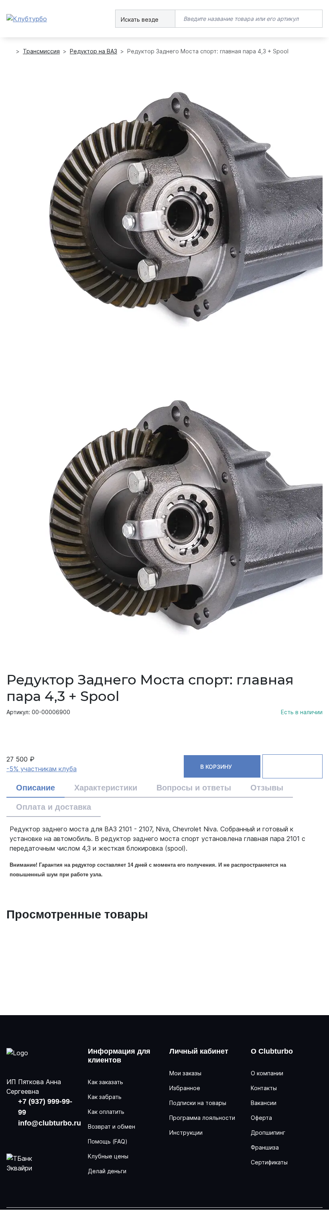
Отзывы (266, 787)
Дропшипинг (268, 1132)
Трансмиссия (41, 51)
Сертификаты (269, 1162)
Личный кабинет (198, 1051)
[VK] (13, 1137)
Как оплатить (106, 1111)
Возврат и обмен (111, 1126)
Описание (35, 787)
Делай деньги (107, 1171)
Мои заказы (185, 1073)
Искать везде (140, 19)
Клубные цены (108, 1156)
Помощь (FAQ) (108, 1141)
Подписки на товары (197, 1102)
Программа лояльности (202, 1117)
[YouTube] (36, 1137)
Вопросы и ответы (193, 787)
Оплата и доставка (53, 806)
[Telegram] (60, 1137)
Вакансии (263, 1102)
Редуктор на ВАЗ (93, 51)
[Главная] (9, 51)
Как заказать (105, 1082)
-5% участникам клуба (41, 769)
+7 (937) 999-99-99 (45, 1106)
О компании (267, 1073)
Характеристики (105, 787)
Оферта (261, 1117)
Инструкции (186, 1132)
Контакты (264, 1088)
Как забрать (105, 1096)
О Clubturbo (272, 1051)
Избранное (184, 1088)
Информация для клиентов (119, 1055)
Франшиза (265, 1147)
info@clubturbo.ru (49, 1123)
